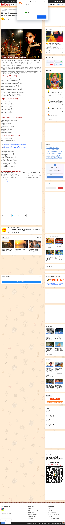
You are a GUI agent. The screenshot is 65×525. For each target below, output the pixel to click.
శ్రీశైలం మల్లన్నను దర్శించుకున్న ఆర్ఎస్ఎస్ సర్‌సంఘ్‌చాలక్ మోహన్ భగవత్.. (59, 387)
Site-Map (59, 523)
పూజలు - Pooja (6, 9)
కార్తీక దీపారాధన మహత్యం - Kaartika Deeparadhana (13, 146)
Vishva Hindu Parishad (33, 514)
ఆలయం (54, 4)
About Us (3, 1)
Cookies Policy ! (49, 523)
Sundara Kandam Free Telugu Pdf (52, 299)
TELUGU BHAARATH (13, 228)
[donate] (18, 232)
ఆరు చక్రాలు (53, 155)
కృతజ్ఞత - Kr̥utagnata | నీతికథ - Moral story (59, 257)
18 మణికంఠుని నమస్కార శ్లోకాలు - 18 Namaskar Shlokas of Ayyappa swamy (55, 94)
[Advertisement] (32, 24)
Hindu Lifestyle (55, 147)
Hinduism (48, 149)
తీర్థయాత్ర (48, 159)
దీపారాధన (13, 212)
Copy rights (54, 523)
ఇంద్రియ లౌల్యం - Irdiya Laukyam (49, 245)
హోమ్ (2, 9)
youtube (51, 64)
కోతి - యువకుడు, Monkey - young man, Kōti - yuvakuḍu (49, 257)
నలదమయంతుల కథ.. (59, 244)
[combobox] (27, 12)
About (31, 523)
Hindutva (57, 149)
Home (28, 523)
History (48, 151)
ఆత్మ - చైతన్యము (49, 153)
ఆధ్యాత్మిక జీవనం (8, 212)
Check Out (3, 521)
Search (61, 188)
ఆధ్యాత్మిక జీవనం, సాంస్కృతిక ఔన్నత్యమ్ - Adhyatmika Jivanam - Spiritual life (33, 250)
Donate (34, 523)
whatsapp (60, 61)
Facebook (8, 215)
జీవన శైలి (60, 157)
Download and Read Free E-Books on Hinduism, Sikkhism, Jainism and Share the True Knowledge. (54, 285)
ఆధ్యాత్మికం (59, 153)
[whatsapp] (56, 1)
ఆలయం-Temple (49, 157)
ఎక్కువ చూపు (39, 237)
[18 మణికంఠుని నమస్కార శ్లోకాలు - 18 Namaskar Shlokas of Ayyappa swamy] (54, 81)
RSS (30, 508)
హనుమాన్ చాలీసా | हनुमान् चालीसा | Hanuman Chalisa (59, 349)
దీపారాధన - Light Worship (21, 212)
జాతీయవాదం (55, 157)
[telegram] (57, 1)
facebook (51, 61)
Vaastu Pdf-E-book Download (51, 301)
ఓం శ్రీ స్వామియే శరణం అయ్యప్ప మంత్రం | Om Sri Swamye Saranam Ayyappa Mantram (55, 102)
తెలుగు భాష (53, 159)
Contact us (7, 1)
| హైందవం (12, 4)
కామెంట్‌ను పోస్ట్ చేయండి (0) (21, 282)
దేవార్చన (28, 212)
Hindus (53, 149)
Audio (48, 293)
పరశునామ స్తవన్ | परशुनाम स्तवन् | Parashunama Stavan (49, 350)
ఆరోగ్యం (58, 155)
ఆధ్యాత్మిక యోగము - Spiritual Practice (20, 250)
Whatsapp (21, 215)
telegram (60, 64)
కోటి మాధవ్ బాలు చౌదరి (8, 182)
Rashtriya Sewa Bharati (33, 510)
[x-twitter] (59, 1)
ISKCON (50, 516)
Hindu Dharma (49, 147)
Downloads (49, 295)
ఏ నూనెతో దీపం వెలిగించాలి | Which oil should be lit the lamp (14, 144)
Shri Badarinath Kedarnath (54, 518)
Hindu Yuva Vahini (32, 516)
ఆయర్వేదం (48, 155)
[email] (20, 232)
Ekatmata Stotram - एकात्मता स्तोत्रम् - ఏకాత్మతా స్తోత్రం (59, 336)
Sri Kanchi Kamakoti (52, 512)
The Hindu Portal (52, 508)
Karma (60, 151)
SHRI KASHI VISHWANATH (54, 514)
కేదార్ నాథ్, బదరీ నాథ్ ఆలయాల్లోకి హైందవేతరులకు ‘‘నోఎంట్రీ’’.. (59, 370)
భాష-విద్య (49, 4)
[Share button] (25, 215)
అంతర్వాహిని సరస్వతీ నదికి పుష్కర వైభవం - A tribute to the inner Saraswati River (50, 387)
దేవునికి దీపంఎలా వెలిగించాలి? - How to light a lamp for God (14, 147)
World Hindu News (52, 510)
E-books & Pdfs (49, 297)
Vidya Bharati (31, 512)
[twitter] (14, 232)
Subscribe (41, 17)
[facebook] (54, 1)
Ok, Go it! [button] (3, 523)
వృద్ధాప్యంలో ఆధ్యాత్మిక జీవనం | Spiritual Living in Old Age (7, 250)
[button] (63, 4)
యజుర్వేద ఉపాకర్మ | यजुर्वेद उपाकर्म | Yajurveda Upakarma (55, 109)
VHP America (31, 518)
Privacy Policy (12, 1)
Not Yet (31, 17)
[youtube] (61, 1)
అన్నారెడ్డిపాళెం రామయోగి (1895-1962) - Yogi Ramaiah (49, 336)
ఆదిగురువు (54, 153)
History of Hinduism (54, 151)
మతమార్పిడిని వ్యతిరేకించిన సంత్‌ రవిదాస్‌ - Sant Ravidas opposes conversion (54, 45)
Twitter (15, 215)
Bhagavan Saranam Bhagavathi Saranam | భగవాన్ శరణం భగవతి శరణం (55, 117)
